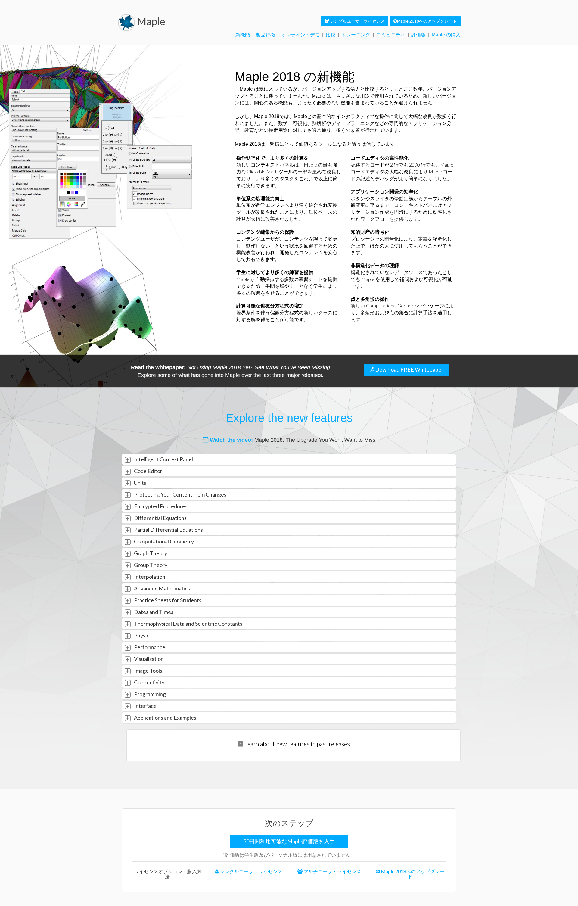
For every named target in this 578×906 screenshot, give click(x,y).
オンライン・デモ (300, 34)
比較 (330, 34)
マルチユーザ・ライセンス (332, 871)
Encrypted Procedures (160, 506)
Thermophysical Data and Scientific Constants (187, 623)
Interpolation (149, 576)
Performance (149, 647)
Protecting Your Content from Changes (179, 494)
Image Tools (147, 670)
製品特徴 (265, 34)
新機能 (242, 34)
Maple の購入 (446, 34)
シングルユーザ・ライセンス (250, 871)
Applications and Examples (164, 717)
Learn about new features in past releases (296, 743)
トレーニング (355, 34)
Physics (142, 635)
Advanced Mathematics (161, 588)
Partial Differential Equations (168, 529)
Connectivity (148, 682)
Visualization (148, 658)
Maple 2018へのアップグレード (412, 874)
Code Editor (147, 471)
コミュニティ (390, 34)
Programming (149, 694)
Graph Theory (150, 553)
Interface (145, 705)
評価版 (418, 34)
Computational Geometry (163, 541)
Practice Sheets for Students (167, 600)
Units (139, 482)
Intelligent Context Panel (163, 459)
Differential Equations (160, 518)
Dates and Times (153, 612)
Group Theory (150, 565)
